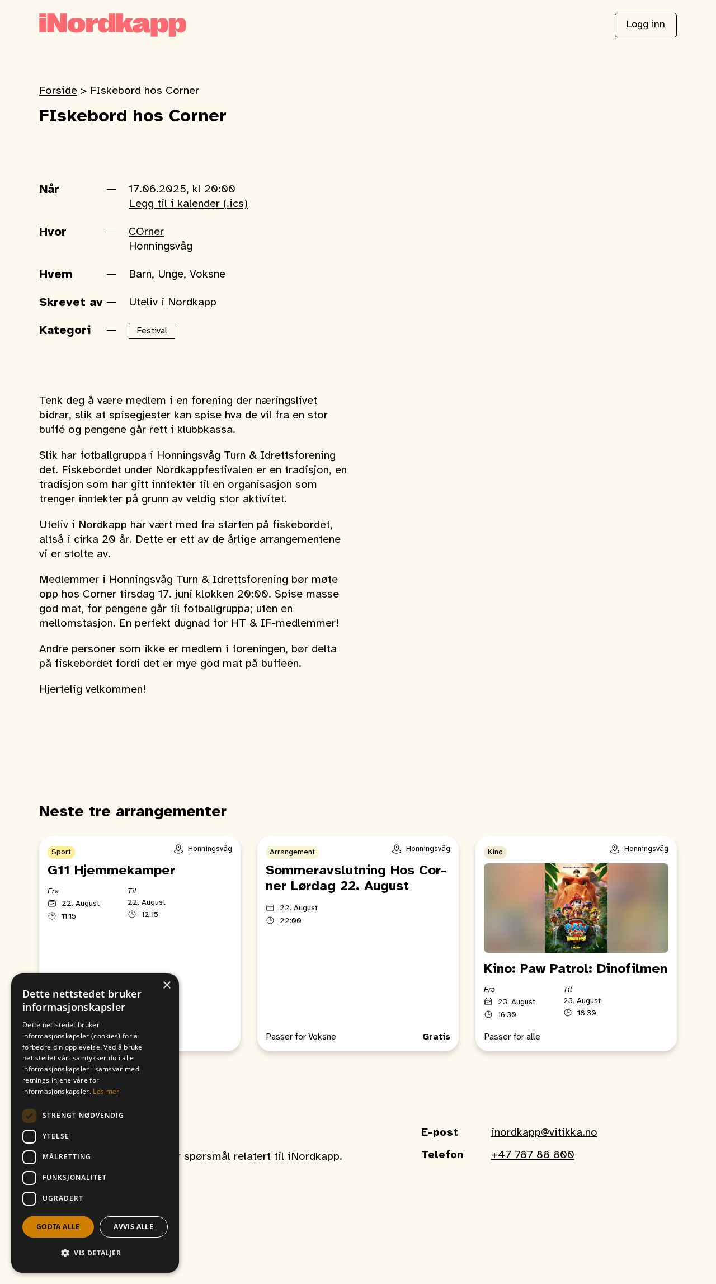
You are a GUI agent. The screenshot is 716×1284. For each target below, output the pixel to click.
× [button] (166, 985)
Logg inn (645, 25)
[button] (95, 1253)
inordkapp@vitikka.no (544, 1133)
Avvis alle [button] (133, 1226)
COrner (146, 232)
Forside (58, 91)
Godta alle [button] (58, 1226)
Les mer (106, 1091)
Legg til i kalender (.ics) (188, 204)
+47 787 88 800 (532, 1155)
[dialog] (95, 1123)
